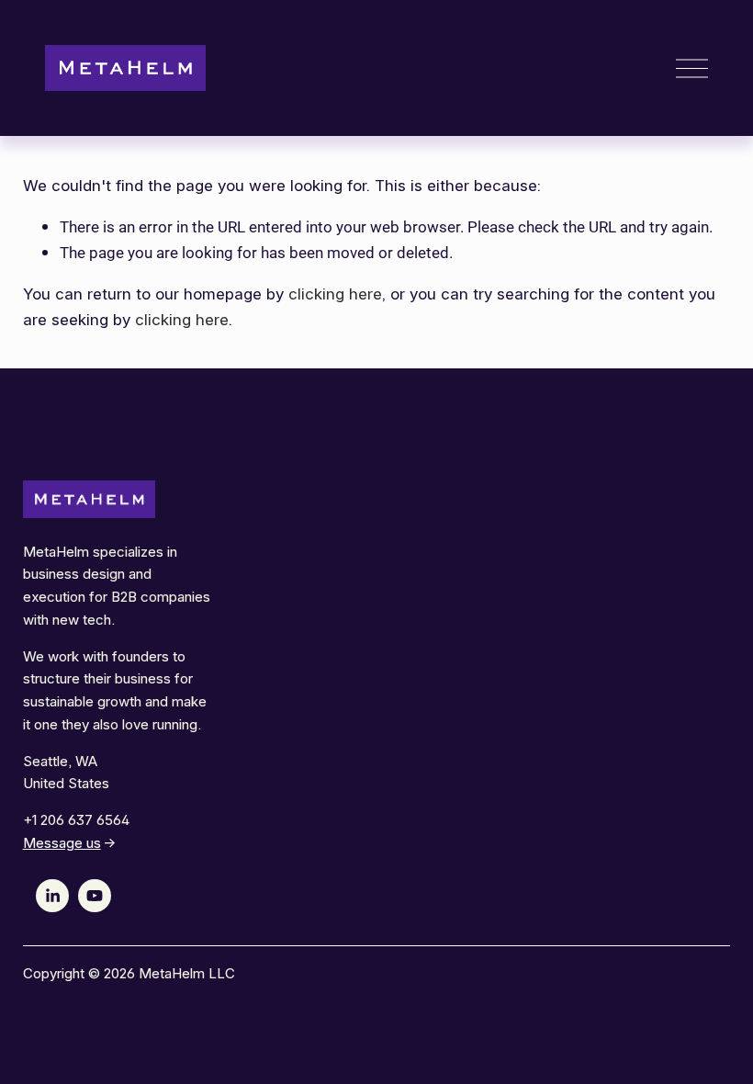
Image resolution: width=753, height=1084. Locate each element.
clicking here (335, 294)
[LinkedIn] (52, 895)
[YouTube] (94, 895)
